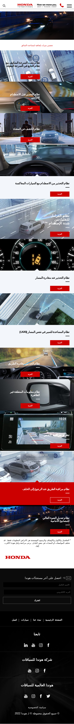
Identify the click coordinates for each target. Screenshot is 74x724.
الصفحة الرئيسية (53, 620)
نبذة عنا (37, 620)
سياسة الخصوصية (37, 708)
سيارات (25, 620)
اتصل (14, 620)
